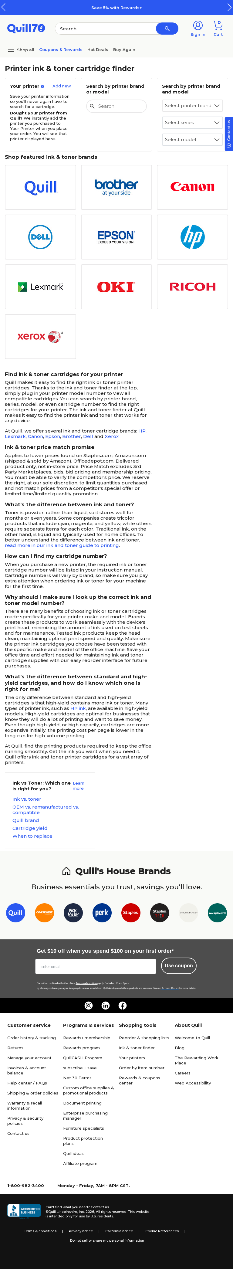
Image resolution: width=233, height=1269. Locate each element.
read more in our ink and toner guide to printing (62, 545)
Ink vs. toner (26, 799)
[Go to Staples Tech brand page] (159, 914)
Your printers (132, 1057)
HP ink (78, 708)
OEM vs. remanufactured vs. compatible (45, 809)
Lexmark (15, 436)
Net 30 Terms (77, 1077)
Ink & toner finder (137, 1047)
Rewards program (81, 1047)
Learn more (78, 786)
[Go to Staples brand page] (130, 914)
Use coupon (179, 965)
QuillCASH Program (82, 1057)
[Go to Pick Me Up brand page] (73, 914)
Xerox (112, 436)
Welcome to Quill (192, 1037)
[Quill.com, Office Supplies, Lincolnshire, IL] (24, 1211)
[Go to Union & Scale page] (188, 914)
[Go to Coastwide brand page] (44, 914)
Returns (15, 1047)
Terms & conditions (40, 1231)
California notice (119, 1231)
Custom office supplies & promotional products (88, 1090)
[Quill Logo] (26, 28)
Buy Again (124, 49)
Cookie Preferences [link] (162, 1231)
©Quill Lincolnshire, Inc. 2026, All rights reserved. (86, 1212)
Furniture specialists (83, 1128)
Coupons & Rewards (61, 49)
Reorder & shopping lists (144, 1037)
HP (142, 431)
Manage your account (29, 1057)
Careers (183, 1073)
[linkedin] (105, 1005)
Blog (179, 1047)
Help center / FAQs (27, 1083)
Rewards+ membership (86, 1037)
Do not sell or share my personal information (107, 1240)
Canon (35, 436)
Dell (88, 436)
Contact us (18, 1133)
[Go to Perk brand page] (102, 914)
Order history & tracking (31, 1037)
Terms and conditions (87, 983)
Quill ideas (73, 1153)
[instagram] (88, 1005)
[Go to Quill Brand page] (15, 914)
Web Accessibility (193, 1083)
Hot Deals (97, 49)
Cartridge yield (30, 828)
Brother (71, 436)
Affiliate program (80, 1163)
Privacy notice (81, 1231)
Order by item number (141, 1067)
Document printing (82, 1103)
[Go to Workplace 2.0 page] (217, 914)
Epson (52, 436)
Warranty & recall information (24, 1106)
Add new (61, 85)
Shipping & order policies (32, 1093)
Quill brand (25, 820)
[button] (230, 7)
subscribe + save (80, 1067)
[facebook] (122, 1005)
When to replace (32, 836)
